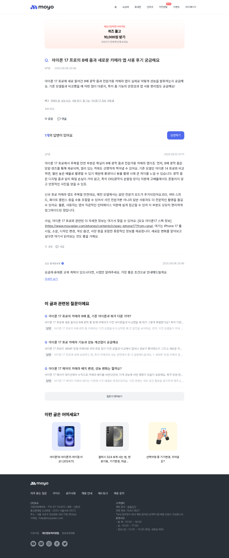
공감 (49, 119)
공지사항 (71, 493)
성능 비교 (65, 100)
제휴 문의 (119, 493)
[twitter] (65, 544)
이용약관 (34, 533)
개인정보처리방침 (50, 533)
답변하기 (176, 135)
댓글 (62, 119)
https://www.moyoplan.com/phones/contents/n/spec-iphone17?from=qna (99, 226)
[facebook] (57, 544)
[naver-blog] (41, 544)
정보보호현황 (68, 533)
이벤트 (176, 7)
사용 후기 (76, 100)
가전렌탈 (164, 5)
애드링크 (103, 493)
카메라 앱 (55, 100)
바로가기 (131, 506)
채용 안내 (87, 493)
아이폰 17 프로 (98, 100)
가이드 (56, 493)
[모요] (39, 483)
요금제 (125, 7)
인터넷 (150, 7)
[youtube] (33, 544)
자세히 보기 (51, 279)
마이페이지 (190, 7)
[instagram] (49, 544)
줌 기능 (86, 100)
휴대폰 (138, 7)
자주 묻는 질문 (38, 493)
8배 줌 (111, 100)
